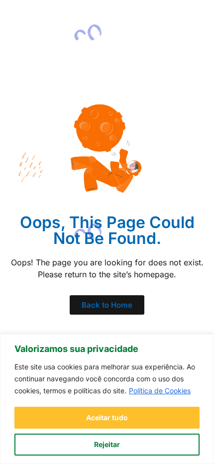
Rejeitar (107, 444)
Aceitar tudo (107, 417)
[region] (107, 399)
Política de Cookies (160, 390)
